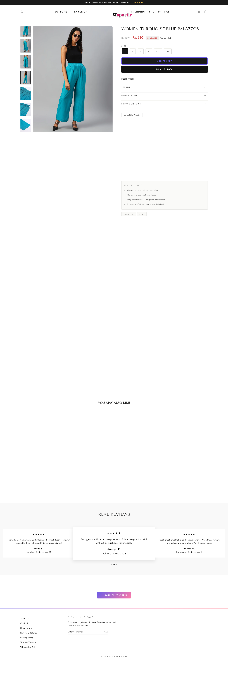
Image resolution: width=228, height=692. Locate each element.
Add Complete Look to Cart (177, 374)
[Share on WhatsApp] (130, 177)
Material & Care (129, 95)
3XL (168, 51)
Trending (138, 11)
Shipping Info (26, 628)
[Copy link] (136, 177)
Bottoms (61, 11)
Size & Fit (125, 87)
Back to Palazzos (116, 595)
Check (199, 145)
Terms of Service (28, 642)
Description (127, 79)
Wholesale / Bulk (27, 647)
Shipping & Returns (131, 104)
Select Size (103, 336)
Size (124, 46)
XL (149, 51)
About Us (24, 618)
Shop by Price (160, 11)
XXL (158, 51)
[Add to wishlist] (61, 414)
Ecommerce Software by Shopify (114, 656)
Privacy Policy (27, 637)
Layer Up (81, 11)
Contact (24, 623)
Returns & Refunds (28, 633)
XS (94, 330)
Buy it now (164, 69)
